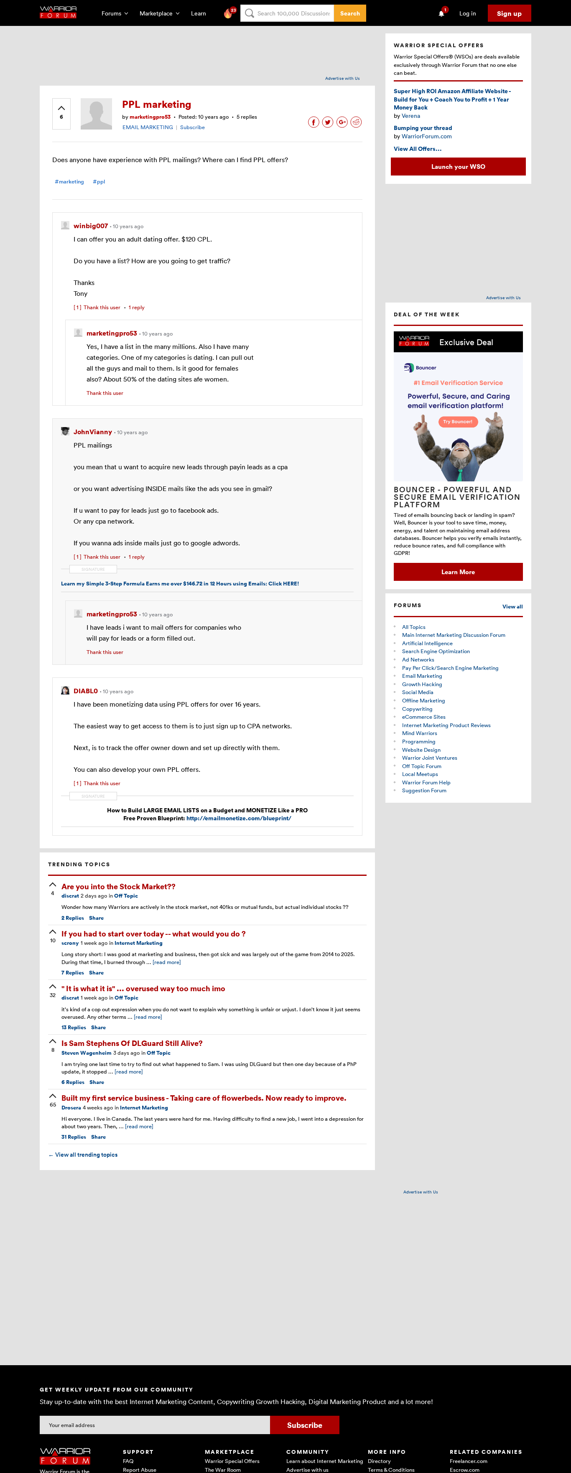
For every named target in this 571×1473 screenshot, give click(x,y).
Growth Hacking (422, 684)
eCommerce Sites (424, 716)
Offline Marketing (423, 700)
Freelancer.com (468, 1461)
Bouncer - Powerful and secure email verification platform (457, 497)
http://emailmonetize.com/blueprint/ (238, 818)
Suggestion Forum (424, 790)
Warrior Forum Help (426, 782)
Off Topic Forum (421, 766)
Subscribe (192, 127)
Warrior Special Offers (232, 1461)
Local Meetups (420, 774)
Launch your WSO (458, 166)
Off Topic (126, 896)
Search (350, 13)
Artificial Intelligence (427, 643)
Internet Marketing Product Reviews (446, 725)
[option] (458, 456)
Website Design (421, 749)
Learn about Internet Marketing (324, 1461)
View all (512, 607)
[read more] (167, 962)
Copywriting (417, 708)
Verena (411, 116)
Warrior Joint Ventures (429, 757)
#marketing (69, 181)
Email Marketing (422, 675)
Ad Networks (418, 659)
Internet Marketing (139, 943)
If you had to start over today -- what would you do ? (153, 933)
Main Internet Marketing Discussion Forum (453, 635)
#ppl (99, 181)
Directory (379, 1461)
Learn (201, 13)
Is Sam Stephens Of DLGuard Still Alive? (132, 1043)
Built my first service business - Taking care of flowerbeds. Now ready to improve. (204, 1097)
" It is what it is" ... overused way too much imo (143, 988)
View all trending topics (82, 1154)
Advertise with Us (342, 78)
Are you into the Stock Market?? (118, 886)
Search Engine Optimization (436, 651)
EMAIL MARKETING (147, 127)
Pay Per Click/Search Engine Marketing (450, 668)
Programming (419, 741)
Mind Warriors (419, 733)
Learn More (458, 571)
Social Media (417, 692)
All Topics (414, 627)
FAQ (128, 1461)
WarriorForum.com (427, 136)
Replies (72, 918)
